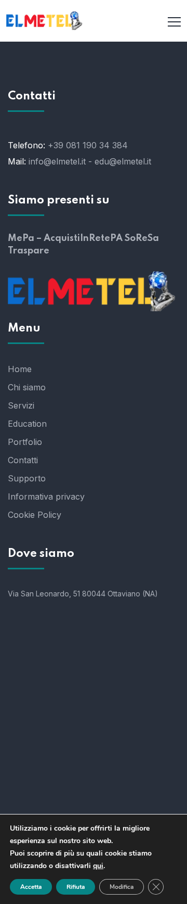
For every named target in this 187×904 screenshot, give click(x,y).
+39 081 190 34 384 (88, 145)
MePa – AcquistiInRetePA (65, 238)
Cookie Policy (34, 515)
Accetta (31, 887)
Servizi (21, 405)
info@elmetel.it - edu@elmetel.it (90, 161)
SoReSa (142, 238)
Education (27, 423)
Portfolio (25, 442)
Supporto (27, 478)
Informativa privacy (46, 496)
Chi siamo (27, 387)
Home (20, 369)
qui (98, 866)
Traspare (28, 251)
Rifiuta (75, 887)
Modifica (121, 887)
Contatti (23, 460)
